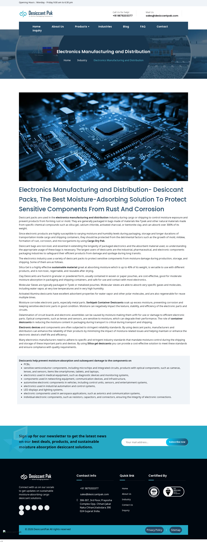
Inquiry (37, 30)
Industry (82, 60)
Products (81, 26)
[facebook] (164, 3)
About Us (58, 26)
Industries (105, 26)
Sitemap (175, 530)
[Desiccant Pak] (36, 477)
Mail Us (150, 12)
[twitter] (173, 3)
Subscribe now (177, 441)
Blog (126, 26)
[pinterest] (187, 3)
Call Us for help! (121, 12)
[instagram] (182, 3)
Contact (162, 26)
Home (67, 60)
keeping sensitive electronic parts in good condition (48, 306)
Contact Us (127, 504)
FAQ (142, 26)
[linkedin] (178, 3)
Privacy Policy (154, 530)
